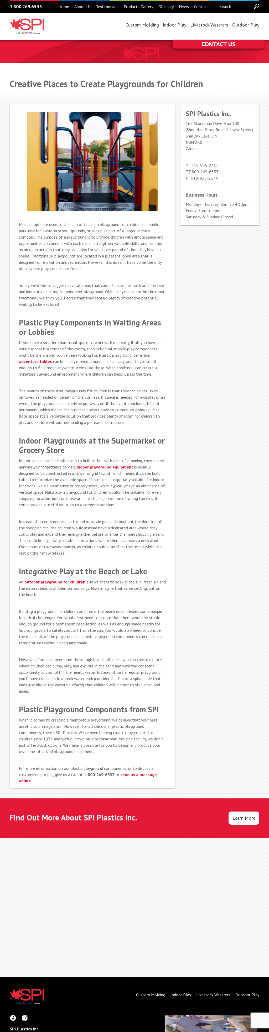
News (184, 6)
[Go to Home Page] (28, 1001)
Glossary (166, 6)
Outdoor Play (245, 25)
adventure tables (35, 361)
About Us (82, 6)
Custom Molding (142, 25)
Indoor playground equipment (105, 467)
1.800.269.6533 (26, 6)
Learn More (243, 818)
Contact (201, 6)
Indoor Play (174, 25)
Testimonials (107, 6)
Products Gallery (138, 6)
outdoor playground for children (54, 582)
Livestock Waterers (209, 25)
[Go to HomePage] (28, 31)
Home (63, 6)
